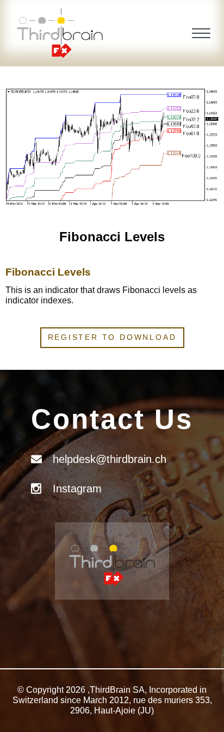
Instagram (77, 489)
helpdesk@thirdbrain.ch (109, 459)
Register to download (112, 337)
